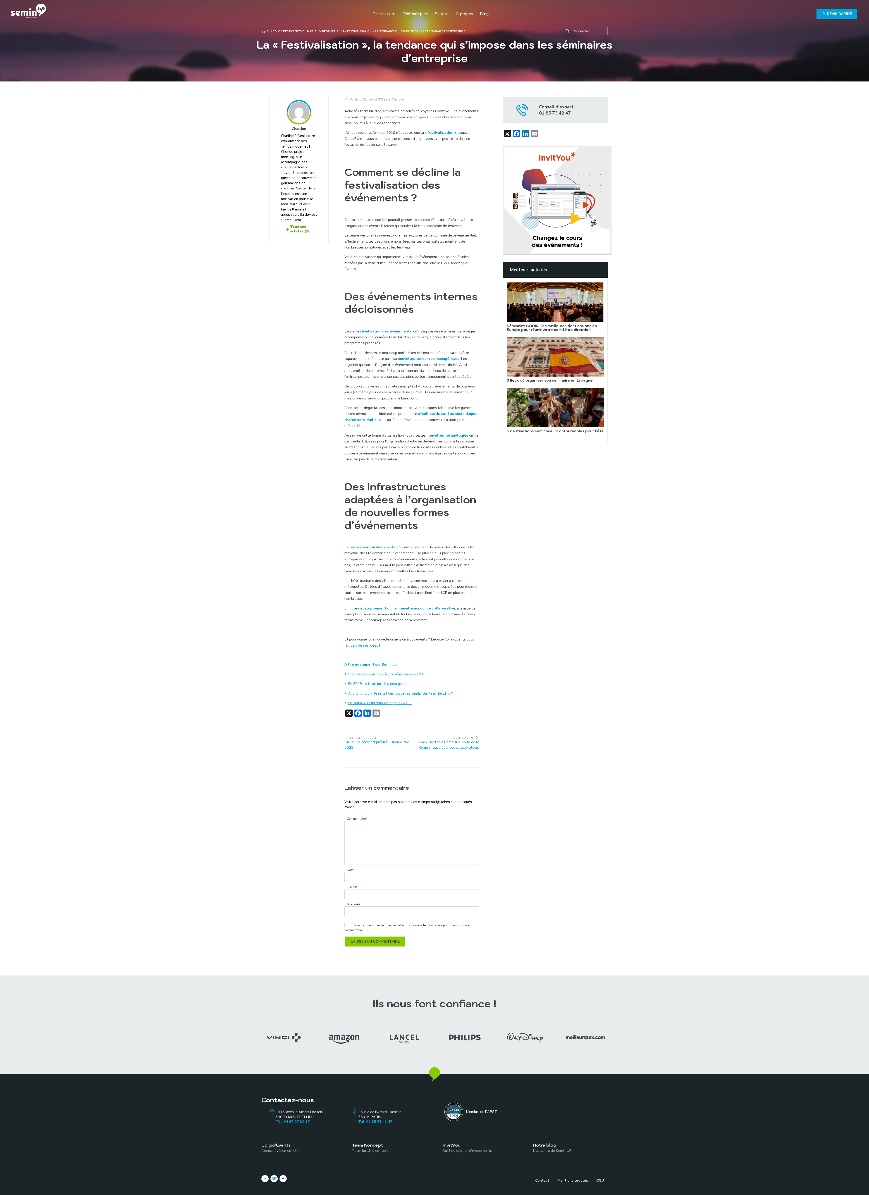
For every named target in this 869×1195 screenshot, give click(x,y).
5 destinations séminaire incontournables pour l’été (555, 431)
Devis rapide (839, 13)
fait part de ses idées (361, 645)
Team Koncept (372, 1147)
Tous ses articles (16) (301, 229)
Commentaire (357, 818)
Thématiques (415, 14)
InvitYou (467, 1147)
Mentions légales (572, 1180)
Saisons (442, 14)
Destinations (384, 14)
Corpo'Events (280, 1147)
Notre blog (552, 1147)
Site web (353, 904)
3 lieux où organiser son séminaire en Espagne (550, 380)
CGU (600, 1180)
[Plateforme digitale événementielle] (557, 200)
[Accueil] (263, 31)
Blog (484, 14)
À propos (464, 14)
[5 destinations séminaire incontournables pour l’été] (555, 407)
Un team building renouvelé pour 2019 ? (380, 702)
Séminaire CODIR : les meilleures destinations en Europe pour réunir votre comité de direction (552, 327)
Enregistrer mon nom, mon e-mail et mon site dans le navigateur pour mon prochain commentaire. (407, 927)
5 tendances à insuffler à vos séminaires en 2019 (387, 674)
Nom (351, 870)
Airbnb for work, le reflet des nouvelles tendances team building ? (400, 693)
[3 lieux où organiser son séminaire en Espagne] (555, 357)
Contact (542, 1180)
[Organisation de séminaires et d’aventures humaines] (28, 14)
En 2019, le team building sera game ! (378, 683)
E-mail (352, 887)
